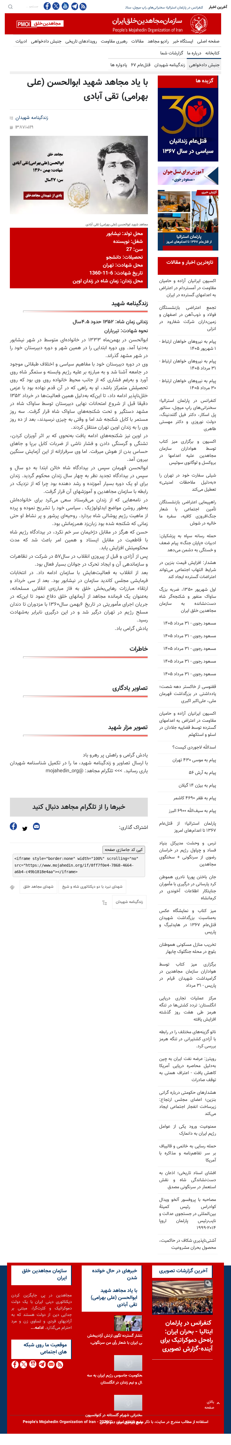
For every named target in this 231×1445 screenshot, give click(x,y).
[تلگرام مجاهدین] (74, 6)
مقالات (137, 41)
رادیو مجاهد (158, 41)
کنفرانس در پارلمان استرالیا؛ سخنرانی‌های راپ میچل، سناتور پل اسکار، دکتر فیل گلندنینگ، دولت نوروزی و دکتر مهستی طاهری (187, 415)
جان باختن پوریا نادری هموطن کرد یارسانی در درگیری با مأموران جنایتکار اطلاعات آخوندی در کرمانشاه (187, 888)
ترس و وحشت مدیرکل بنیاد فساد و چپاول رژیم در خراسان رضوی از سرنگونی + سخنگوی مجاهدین (187, 854)
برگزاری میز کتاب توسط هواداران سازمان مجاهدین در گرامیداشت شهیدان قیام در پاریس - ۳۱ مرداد (187, 975)
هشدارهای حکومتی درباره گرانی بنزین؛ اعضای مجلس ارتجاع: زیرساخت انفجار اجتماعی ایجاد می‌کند (187, 1103)
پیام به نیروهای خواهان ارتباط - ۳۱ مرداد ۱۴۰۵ (187, 365)
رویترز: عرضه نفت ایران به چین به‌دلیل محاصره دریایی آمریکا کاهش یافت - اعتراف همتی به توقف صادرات (187, 1069)
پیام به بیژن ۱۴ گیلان (197, 785)
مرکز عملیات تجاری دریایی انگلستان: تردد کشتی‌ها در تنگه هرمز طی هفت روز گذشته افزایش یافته (187, 1009)
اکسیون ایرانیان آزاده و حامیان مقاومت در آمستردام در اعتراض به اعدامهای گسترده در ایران (187, 288)
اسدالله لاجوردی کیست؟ (194, 747)
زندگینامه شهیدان (169, 65)
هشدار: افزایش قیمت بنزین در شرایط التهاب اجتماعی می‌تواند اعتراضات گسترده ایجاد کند (187, 570)
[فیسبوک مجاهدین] (47, 6)
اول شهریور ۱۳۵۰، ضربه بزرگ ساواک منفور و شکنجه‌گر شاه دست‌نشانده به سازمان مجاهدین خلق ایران (187, 600)
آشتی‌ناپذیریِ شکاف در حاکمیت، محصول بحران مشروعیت (187, 1244)
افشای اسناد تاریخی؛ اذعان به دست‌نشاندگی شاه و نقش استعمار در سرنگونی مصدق (187, 1180)
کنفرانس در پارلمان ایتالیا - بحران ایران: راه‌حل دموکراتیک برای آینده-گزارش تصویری (186, 1336)
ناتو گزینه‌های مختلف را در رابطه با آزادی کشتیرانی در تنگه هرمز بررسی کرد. (187, 1039)
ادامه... (37, 1328)
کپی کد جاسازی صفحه (124, 850)
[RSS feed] (82, 6)
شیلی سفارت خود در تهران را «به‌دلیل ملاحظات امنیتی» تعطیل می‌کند (187, 482)
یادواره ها (118, 65)
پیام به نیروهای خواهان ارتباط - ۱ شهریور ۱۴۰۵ (187, 345)
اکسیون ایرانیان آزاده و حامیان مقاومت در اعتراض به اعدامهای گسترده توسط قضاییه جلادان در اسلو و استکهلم (187, 724)
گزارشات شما (171, 53)
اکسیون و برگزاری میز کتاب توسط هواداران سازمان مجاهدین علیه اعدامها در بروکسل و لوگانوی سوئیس (187, 452)
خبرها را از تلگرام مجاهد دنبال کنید (78, 807)
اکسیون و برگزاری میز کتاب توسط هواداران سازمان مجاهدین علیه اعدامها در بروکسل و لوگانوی (140, 7)
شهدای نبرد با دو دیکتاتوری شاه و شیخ (92, 887)
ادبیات (21, 41)
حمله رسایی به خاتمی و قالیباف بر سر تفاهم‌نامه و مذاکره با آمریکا (187, 1153)
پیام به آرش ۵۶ (202, 772)
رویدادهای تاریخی (81, 41)
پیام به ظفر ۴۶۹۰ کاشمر (194, 798)
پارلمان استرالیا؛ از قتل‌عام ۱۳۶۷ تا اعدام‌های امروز (187, 827)
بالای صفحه (210, 1403)
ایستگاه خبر (183, 41)
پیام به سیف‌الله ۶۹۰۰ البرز (192, 811)
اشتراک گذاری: (133, 828)
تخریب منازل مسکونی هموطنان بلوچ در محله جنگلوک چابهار (187, 948)
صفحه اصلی (208, 41)
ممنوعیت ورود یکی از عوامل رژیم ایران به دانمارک (187, 1130)
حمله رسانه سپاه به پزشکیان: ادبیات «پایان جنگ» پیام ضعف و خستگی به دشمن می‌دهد (187, 543)
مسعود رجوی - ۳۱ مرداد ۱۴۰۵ (189, 623)
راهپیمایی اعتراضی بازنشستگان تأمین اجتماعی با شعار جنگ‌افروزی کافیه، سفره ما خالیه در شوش (187, 513)
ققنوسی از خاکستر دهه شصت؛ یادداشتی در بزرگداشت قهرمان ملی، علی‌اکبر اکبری (187, 694)
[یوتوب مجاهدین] (65, 6)
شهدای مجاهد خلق (38, 887)
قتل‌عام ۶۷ (140, 65)
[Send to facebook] (13, 826)
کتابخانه (212, 53)
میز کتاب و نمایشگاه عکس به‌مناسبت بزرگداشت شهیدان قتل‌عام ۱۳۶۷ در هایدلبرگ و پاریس (187, 922)
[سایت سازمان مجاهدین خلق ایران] (113, 23)
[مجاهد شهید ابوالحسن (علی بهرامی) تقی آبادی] (79, 175)
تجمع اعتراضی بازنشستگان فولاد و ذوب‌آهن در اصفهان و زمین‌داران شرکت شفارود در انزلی (187, 318)
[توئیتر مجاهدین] (56, 6)
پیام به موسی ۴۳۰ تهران (194, 760)
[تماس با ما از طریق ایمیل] (51, 1364)
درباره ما (194, 53)
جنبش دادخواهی (46, 41)
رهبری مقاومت (114, 41)
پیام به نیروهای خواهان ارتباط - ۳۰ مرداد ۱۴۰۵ (187, 385)
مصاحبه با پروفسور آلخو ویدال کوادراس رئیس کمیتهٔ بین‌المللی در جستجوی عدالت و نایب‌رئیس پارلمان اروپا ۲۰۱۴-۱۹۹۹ (187, 1214)
